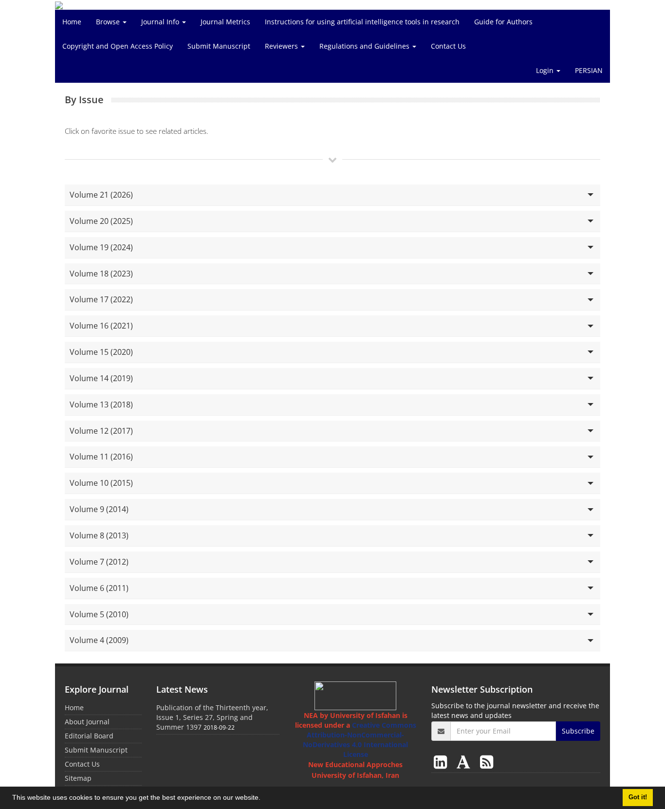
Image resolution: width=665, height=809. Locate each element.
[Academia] (465, 761)
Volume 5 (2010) (99, 614)
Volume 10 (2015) (101, 483)
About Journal (87, 721)
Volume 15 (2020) (101, 352)
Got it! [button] (637, 797)
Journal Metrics (225, 21)
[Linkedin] (442, 761)
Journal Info (161, 21)
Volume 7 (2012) (99, 561)
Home (71, 21)
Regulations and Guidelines (365, 46)
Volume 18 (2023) (101, 273)
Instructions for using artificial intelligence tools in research (362, 21)
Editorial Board (89, 735)
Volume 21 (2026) (101, 194)
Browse (109, 21)
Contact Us (448, 46)
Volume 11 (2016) (101, 456)
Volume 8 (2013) (99, 535)
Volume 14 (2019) (101, 378)
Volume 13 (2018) (101, 404)
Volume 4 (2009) (99, 640)
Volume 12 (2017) (101, 430)
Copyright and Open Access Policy (117, 46)
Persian (589, 70)
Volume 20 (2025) (101, 221)
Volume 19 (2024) (101, 247)
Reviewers (282, 46)
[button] (263, 798)
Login (545, 70)
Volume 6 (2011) (99, 588)
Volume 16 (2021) (101, 325)
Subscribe (578, 730)
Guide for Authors (503, 21)
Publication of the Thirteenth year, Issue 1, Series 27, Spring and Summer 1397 (212, 717)
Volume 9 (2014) (99, 509)
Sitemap (78, 778)
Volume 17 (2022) (101, 299)
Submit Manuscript (218, 46)
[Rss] (487, 761)
